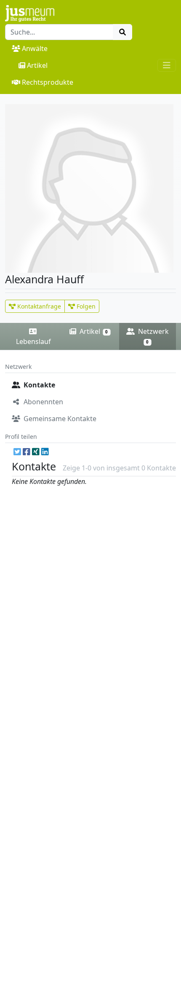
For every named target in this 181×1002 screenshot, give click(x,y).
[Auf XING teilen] (36, 451)
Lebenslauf (33, 341)
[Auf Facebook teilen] (26, 451)
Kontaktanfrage (38, 306)
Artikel (37, 65)
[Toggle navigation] (166, 65)
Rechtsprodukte (47, 82)
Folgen (85, 306)
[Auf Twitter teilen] (17, 451)
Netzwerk (152, 336)
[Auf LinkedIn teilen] (45, 451)
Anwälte (35, 48)
